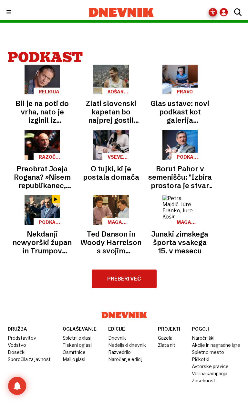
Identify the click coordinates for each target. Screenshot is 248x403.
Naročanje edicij (125, 359)
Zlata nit (166, 345)
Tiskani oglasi (77, 345)
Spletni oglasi (77, 338)
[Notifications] (17, 386)
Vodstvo (17, 345)
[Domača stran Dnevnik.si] (121, 12)
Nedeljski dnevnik (127, 345)
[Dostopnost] (213, 12)
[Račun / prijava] (225, 12)
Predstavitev (22, 338)
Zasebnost (203, 380)
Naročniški (203, 338)
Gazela (165, 338)
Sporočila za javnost (29, 359)
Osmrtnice (74, 352)
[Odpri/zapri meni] (14, 12)
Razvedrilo (119, 352)
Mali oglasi (74, 359)
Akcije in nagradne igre (216, 345)
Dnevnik (117, 338)
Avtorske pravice (210, 366)
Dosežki (17, 352)
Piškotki (200, 359)
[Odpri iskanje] (236, 12)
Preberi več (124, 279)
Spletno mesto (208, 352)
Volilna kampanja (209, 373)
